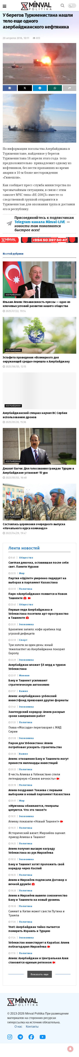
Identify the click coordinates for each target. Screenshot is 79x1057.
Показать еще (40, 974)
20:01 (13, 800)
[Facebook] (31, 1037)
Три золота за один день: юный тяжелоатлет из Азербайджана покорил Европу (36, 649)
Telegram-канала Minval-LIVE (41, 222)
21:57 (12, 691)
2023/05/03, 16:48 (16, 477)
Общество (26, 557)
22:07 (13, 675)
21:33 (13, 722)
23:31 (13, 624)
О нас (18, 1026)
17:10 (12, 953)
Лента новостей (24, 548)
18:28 (13, 890)
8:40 (12, 557)
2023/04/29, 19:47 (15, 533)
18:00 (13, 906)
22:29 (13, 660)
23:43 (13, 604)
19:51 (12, 816)
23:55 (13, 573)
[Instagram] (9, 1037)
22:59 (13, 640)
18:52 (13, 859)
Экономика (26, 624)
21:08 (13, 738)
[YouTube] (43, 1037)
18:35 (13, 875)
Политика (25, 589)
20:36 (13, 754)
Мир (22, 573)
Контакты (32, 1026)
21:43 (13, 707)
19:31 (13, 828)
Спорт (23, 640)
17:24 (12, 937)
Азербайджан (13, 295)
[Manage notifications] (70, 1049)
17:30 (13, 922)
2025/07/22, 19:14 (15, 311)
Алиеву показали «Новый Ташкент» (33, 821)
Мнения (24, 675)
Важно (23, 691)
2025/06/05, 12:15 (15, 366)
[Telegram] (20, 1037)
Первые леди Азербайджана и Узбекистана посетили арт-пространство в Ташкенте (38, 614)
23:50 (13, 589)
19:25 (13, 843)
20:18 (13, 785)
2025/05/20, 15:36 (15, 422)
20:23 (13, 769)
